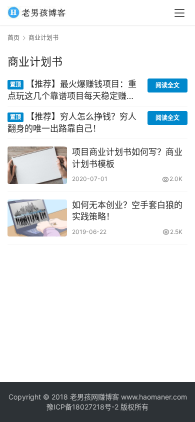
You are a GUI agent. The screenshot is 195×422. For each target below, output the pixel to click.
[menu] (179, 13)
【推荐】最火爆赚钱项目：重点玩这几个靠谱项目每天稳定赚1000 (72, 90)
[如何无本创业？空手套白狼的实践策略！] (37, 218)
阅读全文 (168, 85)
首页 (14, 38)
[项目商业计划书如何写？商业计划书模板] (37, 165)
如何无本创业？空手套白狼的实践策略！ (127, 211)
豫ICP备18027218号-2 (82, 406)
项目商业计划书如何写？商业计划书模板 (127, 158)
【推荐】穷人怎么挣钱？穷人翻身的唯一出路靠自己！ (72, 123)
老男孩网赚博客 (94, 396)
